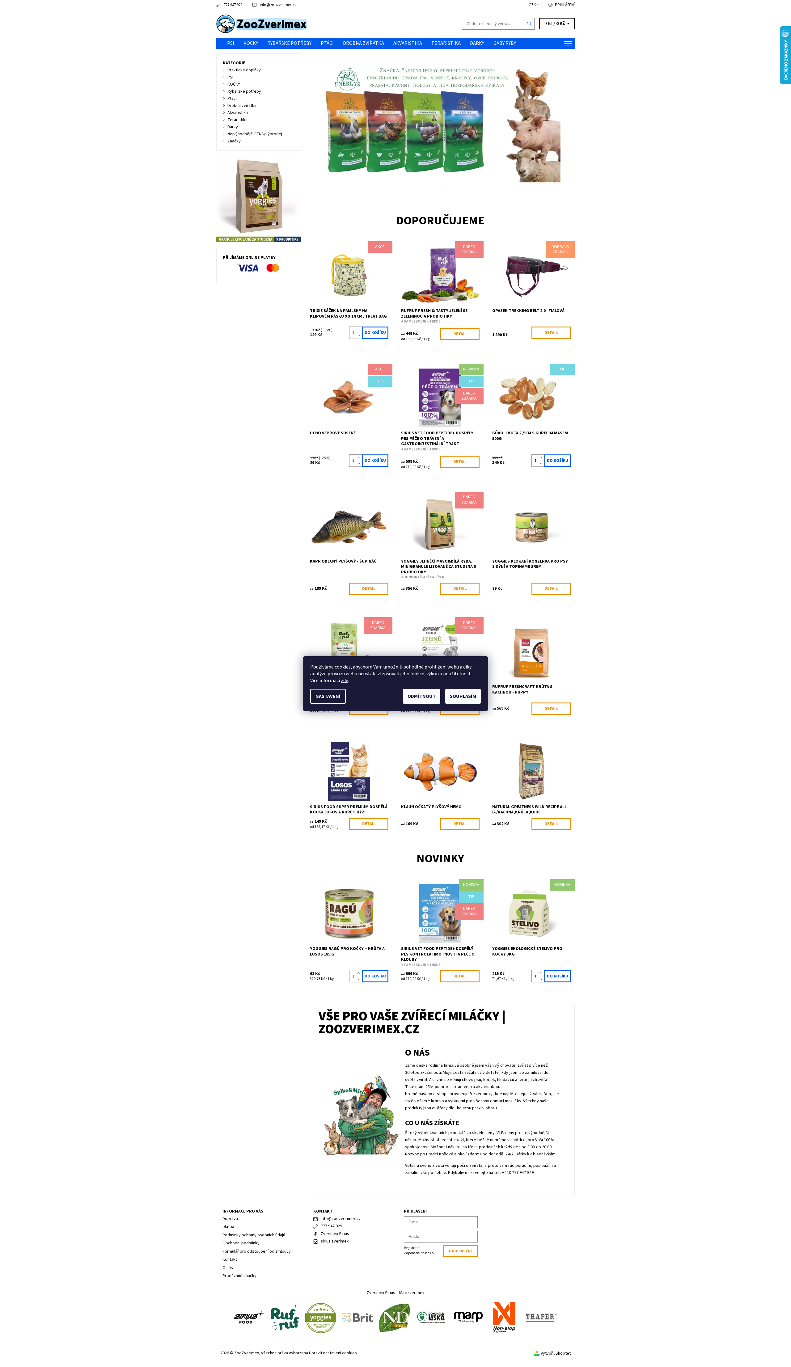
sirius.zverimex (335, 1241)
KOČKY (250, 43)
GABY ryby (504, 43)
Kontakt (229, 1259)
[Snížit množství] (359, 336)
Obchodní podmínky (241, 1243)
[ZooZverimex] (261, 23)
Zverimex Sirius (335, 1234)
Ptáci (327, 43)
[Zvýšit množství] (359, 330)
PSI (230, 43)
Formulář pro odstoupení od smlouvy (256, 1251)
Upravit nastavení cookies (333, 1353)
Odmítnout (422, 696)
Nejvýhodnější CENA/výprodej (254, 134)
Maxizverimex (411, 1293)
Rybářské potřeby (289, 43)
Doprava (230, 1219)
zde (344, 680)
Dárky (477, 43)
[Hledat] (530, 24)
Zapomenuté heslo (419, 1253)
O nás (227, 1268)
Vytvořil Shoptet (556, 1353)
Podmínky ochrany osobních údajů (253, 1235)
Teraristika (446, 43)
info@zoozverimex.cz (278, 5)
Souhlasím (463, 696)
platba (228, 1227)
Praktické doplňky (244, 70)
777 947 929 (233, 5)
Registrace (412, 1248)
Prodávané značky (239, 1276)
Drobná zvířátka (363, 43)
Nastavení (328, 696)
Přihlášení (565, 5)
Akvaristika (407, 43)
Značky (234, 141)
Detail (460, 334)
